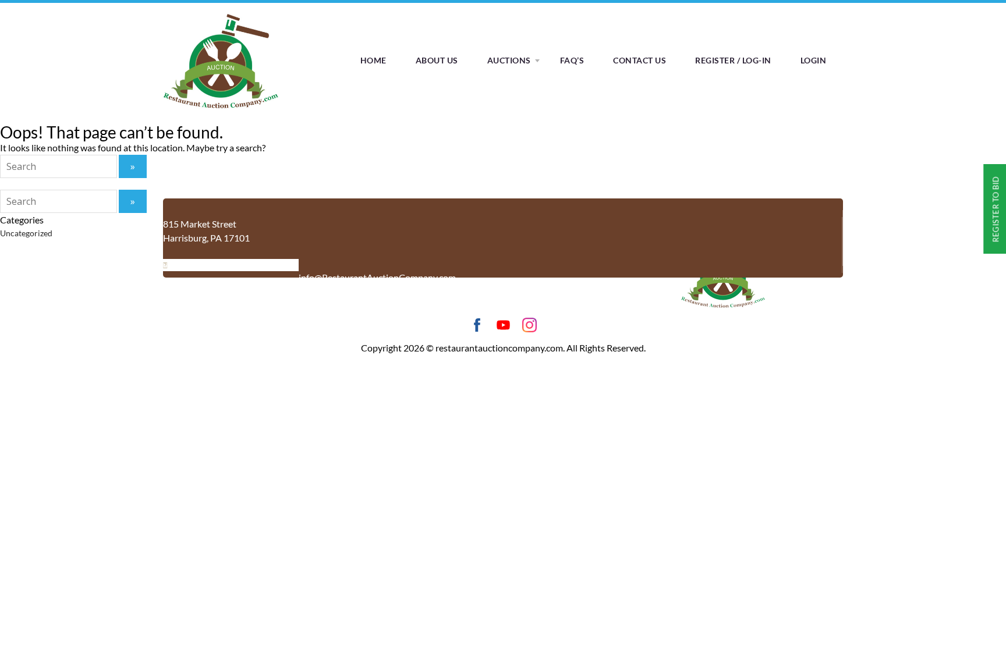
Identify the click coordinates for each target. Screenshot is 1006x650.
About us (437, 60)
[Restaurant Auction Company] (220, 108)
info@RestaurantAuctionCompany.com (377, 277)
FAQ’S (572, 60)
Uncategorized (26, 233)
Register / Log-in (733, 60)
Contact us (639, 60)
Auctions (509, 60)
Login (813, 60)
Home (373, 60)
